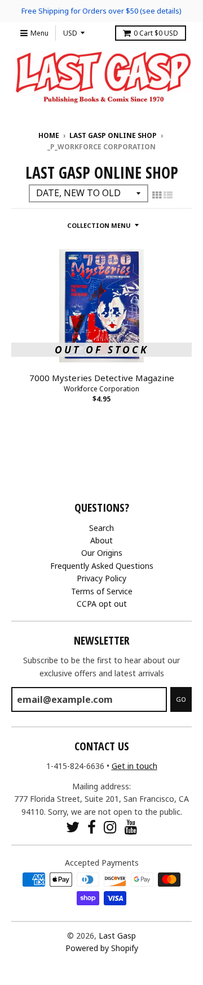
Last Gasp (117, 935)
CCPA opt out (102, 603)
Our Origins (101, 552)
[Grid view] (156, 195)
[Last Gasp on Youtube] (131, 826)
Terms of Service (102, 591)
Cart (156, 33)
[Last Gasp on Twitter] (73, 826)
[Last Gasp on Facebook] (91, 826)
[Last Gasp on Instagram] (110, 826)
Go (181, 699)
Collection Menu (99, 225)
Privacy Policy (101, 578)
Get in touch (134, 766)
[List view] (168, 195)
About (101, 540)
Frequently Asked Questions (101, 565)
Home (48, 135)
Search (101, 527)
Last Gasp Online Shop (113, 135)
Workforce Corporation (101, 389)
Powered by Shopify (101, 948)
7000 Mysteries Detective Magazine (101, 377)
